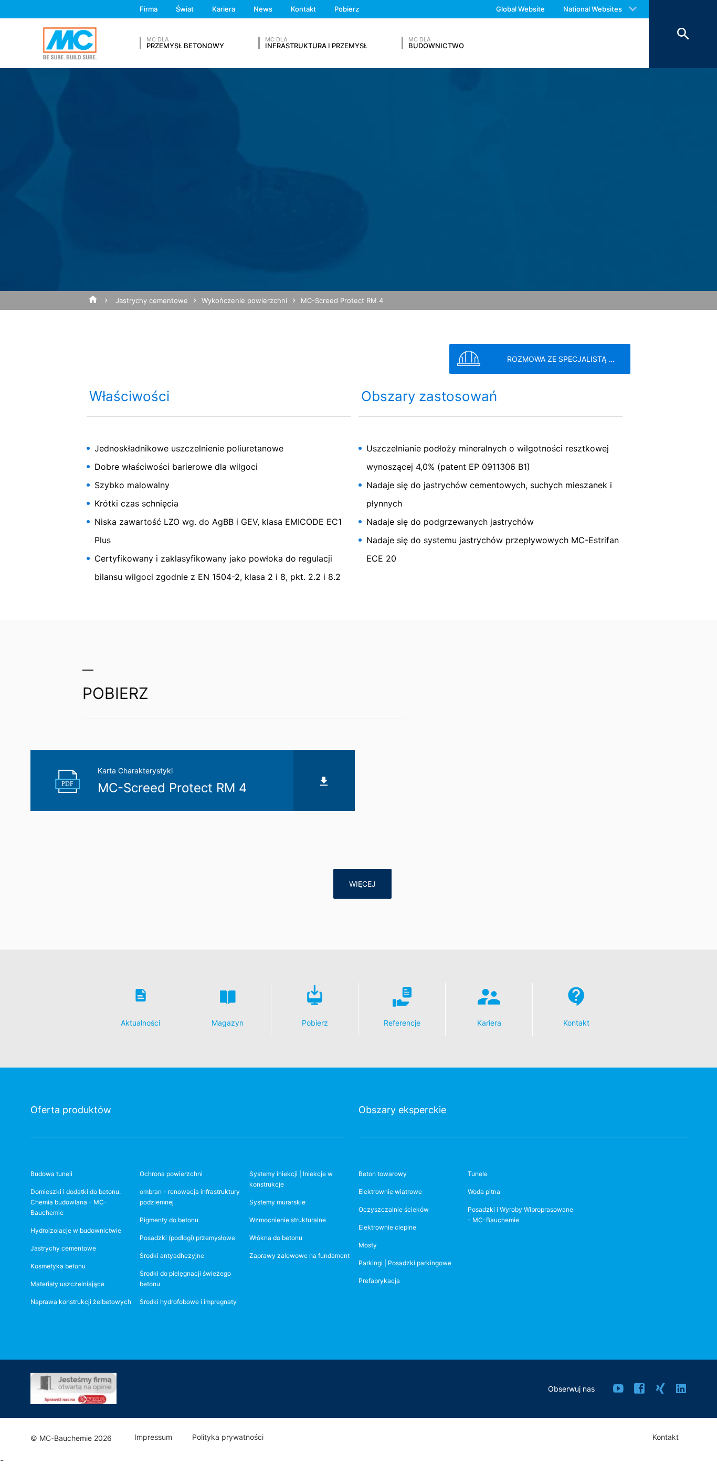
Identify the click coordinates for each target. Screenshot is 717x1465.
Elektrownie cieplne (387, 1227)
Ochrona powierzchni (171, 1174)
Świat (185, 9)
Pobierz (346, 9)
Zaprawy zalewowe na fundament (299, 1255)
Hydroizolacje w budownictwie (75, 1230)
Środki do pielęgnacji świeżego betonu (185, 1278)
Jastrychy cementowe (151, 300)
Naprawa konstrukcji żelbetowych (80, 1302)
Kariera (223, 9)
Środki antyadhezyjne (172, 1255)
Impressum (153, 1437)
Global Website (520, 9)
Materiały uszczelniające (67, 1284)
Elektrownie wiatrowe (390, 1191)
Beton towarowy (382, 1174)
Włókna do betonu (275, 1238)
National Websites (592, 9)
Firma (148, 9)
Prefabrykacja (379, 1281)
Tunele (478, 1174)
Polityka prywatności (227, 1437)
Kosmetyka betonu (58, 1266)
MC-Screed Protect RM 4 (342, 300)
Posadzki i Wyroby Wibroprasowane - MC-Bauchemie (520, 1214)
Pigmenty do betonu (169, 1220)
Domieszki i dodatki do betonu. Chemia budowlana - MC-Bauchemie (75, 1202)
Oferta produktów (70, 1109)
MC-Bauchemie (70, 43)
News (263, 9)
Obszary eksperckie (402, 1109)
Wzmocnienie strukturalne (287, 1220)
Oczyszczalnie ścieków (393, 1209)
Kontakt (303, 9)
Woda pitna (484, 1191)
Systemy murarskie (277, 1202)
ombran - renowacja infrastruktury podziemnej (190, 1197)
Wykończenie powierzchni (244, 300)
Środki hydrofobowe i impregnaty (188, 1302)
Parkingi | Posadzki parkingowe (404, 1263)
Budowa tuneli (51, 1174)
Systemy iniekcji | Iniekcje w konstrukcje (291, 1179)
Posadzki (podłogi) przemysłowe (187, 1238)
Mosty (367, 1245)
